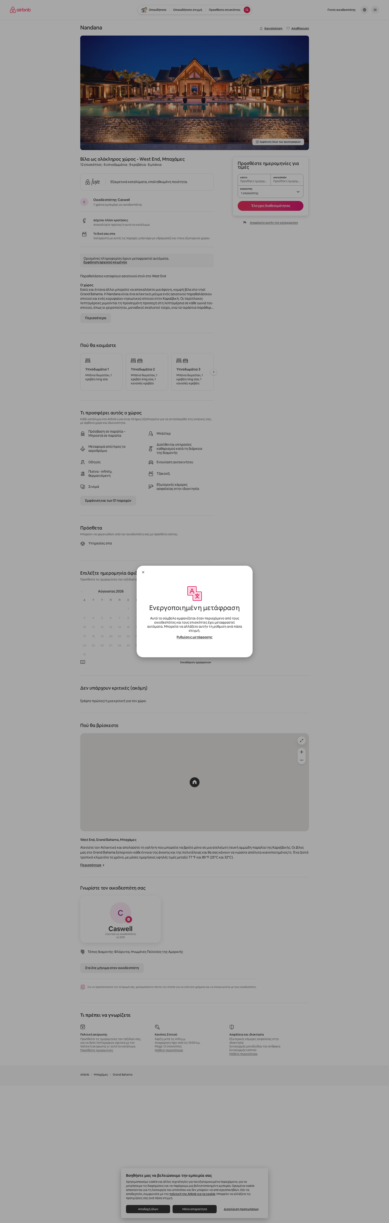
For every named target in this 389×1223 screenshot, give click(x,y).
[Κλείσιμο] (143, 572)
